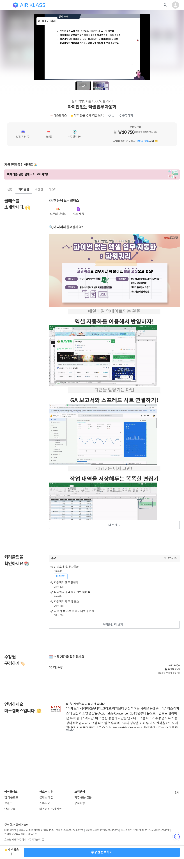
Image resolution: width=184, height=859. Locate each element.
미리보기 (60, 576)
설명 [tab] (10, 189)
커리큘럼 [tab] (23, 189)
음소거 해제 (49, 21)
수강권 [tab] (39, 189)
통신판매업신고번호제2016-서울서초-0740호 (145, 830)
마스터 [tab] (53, 189)
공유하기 (127, 115)
